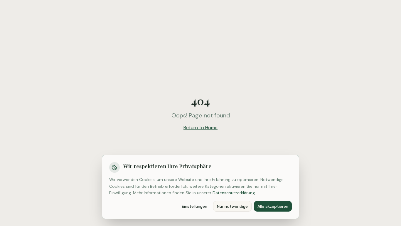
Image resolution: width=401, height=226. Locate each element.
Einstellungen (194, 206)
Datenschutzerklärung (234, 192)
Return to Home (200, 127)
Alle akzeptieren (272, 206)
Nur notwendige (232, 206)
